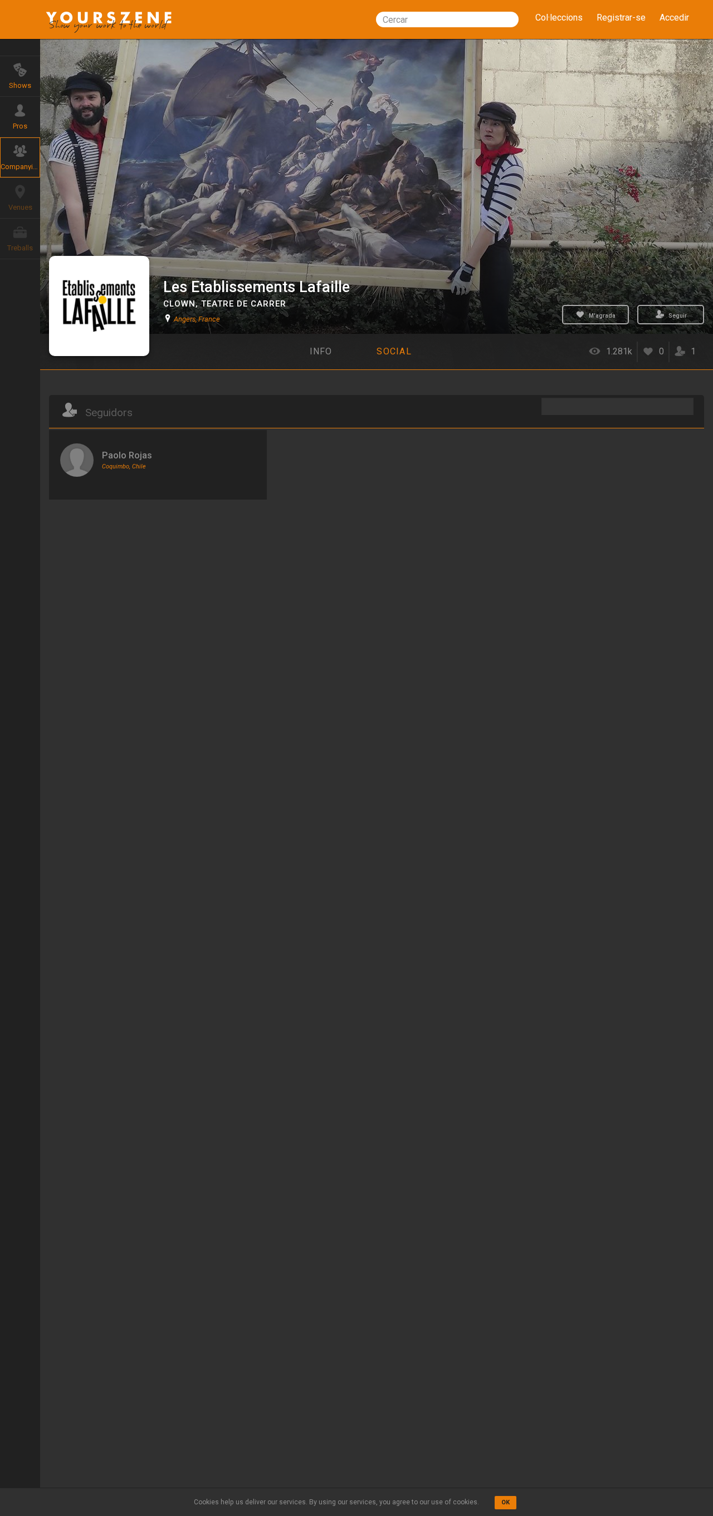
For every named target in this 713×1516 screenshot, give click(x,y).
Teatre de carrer (243, 304)
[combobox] (447, 19)
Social (394, 351)
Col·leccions (559, 17)
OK (505, 1502)
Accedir (674, 17)
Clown (179, 304)
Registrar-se (621, 17)
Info (321, 351)
